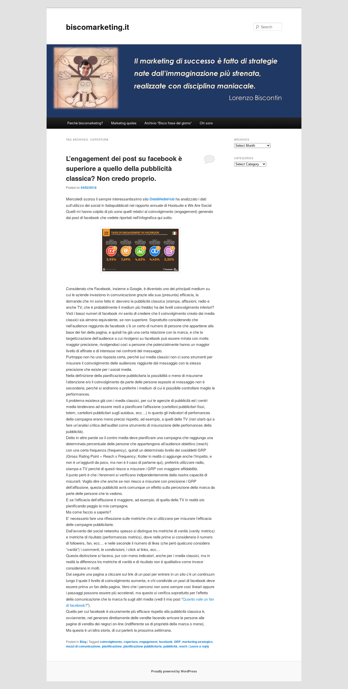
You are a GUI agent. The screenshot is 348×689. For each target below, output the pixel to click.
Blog (83, 641)
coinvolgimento (111, 641)
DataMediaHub (162, 198)
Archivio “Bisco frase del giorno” (168, 122)
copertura (131, 641)
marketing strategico (197, 641)
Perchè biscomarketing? (85, 122)
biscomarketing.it (97, 26)
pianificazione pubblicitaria (142, 646)
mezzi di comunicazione (83, 646)
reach (183, 646)
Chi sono (206, 122)
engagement (148, 641)
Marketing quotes (124, 122)
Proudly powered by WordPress (174, 671)
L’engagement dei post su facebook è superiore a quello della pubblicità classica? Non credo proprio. (124, 168)
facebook (165, 641)
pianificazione (112, 646)
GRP (177, 641)
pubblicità (170, 646)
